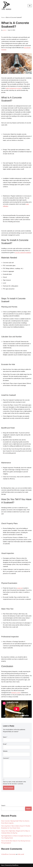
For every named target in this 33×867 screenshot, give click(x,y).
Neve (2, 865)
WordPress (15, 865)
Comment (6, 758)
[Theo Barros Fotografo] (6, 5)
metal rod (19, 588)
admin (4, 30)
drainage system (15, 692)
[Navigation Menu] (30, 5)
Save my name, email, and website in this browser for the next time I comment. (14, 782)
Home (2, 17)
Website (5, 751)
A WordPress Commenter (8, 854)
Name (5, 737)
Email (5, 744)
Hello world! (21, 854)
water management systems (14, 88)
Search (3, 805)
